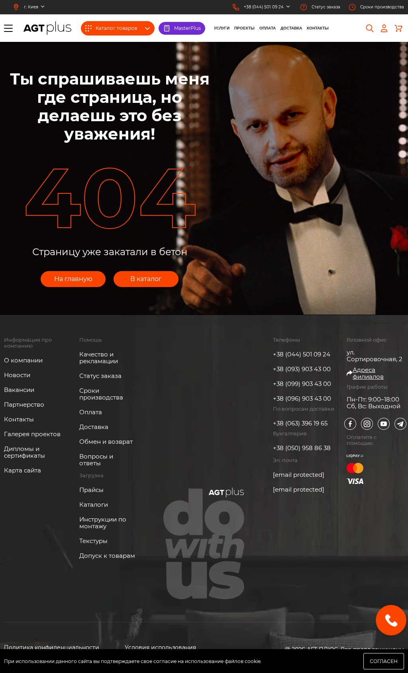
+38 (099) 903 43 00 (302, 383)
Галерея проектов (32, 434)
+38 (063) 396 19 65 (300, 423)
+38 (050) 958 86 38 (302, 448)
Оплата (267, 28)
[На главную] (47, 28)
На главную (73, 279)
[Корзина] (398, 28)
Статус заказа (100, 375)
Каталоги (93, 504)
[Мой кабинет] (384, 28)
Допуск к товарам (107, 555)
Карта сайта (22, 470)
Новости (17, 375)
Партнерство (24, 404)
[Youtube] (383, 423)
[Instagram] (367, 423)
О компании (23, 360)
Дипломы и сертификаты (24, 452)
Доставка (291, 28)
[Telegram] (400, 423)
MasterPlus (187, 28)
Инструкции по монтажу (102, 522)
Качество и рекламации (98, 357)
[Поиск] (369, 28)
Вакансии (19, 389)
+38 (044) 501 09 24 (301, 354)
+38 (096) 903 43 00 (302, 398)
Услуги (222, 28)
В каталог (146, 279)
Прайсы (91, 489)
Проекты (244, 28)
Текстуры (93, 540)
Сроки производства (101, 394)
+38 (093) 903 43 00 (302, 369)
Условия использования (160, 647)
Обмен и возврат (106, 441)
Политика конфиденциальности (51, 647)
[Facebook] (350, 423)
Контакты (318, 28)
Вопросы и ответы (96, 459)
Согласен (384, 661)
